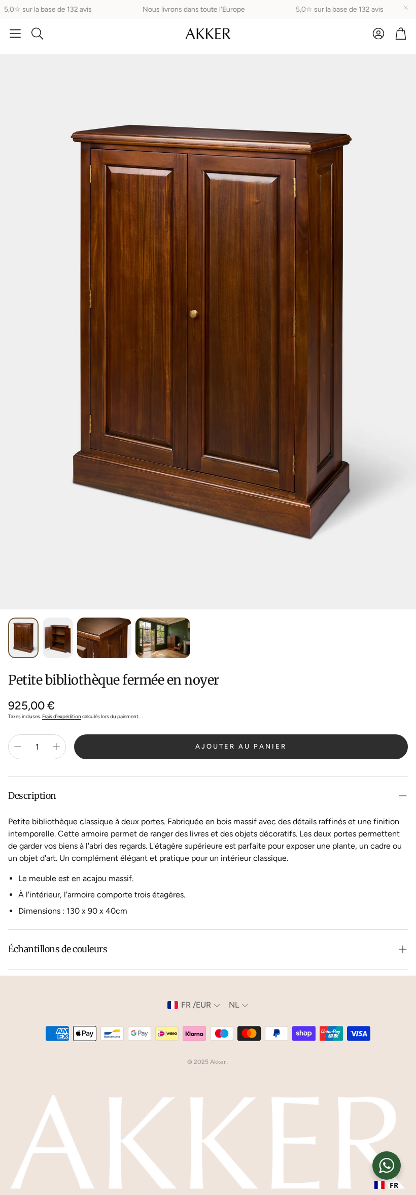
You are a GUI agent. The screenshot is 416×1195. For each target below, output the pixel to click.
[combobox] (386, 1185)
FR (394, 1185)
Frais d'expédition (61, 716)
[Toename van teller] (56, 746)
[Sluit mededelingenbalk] (405, 7)
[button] (15, 33)
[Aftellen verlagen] (18, 746)
